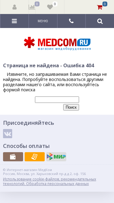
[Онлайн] (56, 156)
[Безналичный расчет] (35, 156)
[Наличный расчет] (13, 156)
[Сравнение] (32, 7)
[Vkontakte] (7, 133)
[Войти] (14, 7)
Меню (43, 21)
